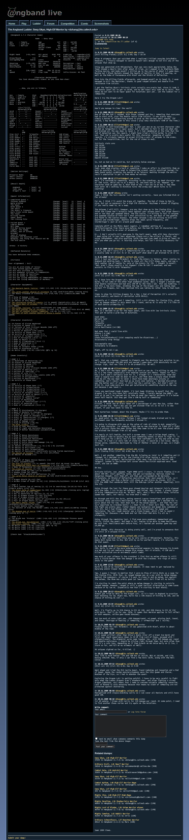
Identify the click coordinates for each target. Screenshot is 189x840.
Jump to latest (102, 48)
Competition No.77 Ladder (117, 41)
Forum (50, 23)
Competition (68, 23)
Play (24, 23)
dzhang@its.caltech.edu (125, 52)
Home (12, 23)
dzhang (117, 193)
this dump (104, 39)
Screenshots (101, 23)
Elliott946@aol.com (123, 102)
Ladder (37, 23)
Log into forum (138, 712)
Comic (84, 23)
